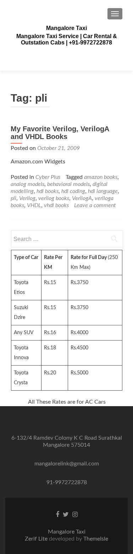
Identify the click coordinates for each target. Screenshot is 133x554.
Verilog (27, 198)
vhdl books (56, 205)
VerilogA (82, 198)
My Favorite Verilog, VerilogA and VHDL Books (60, 132)
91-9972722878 (66, 482)
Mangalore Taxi (66, 28)
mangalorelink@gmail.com (66, 463)
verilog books (53, 198)
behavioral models (68, 184)
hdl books (48, 191)
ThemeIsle (95, 539)
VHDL (34, 205)
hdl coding (73, 191)
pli (13, 198)
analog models (27, 184)
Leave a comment (95, 205)
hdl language (103, 191)
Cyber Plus (47, 177)
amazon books (100, 177)
